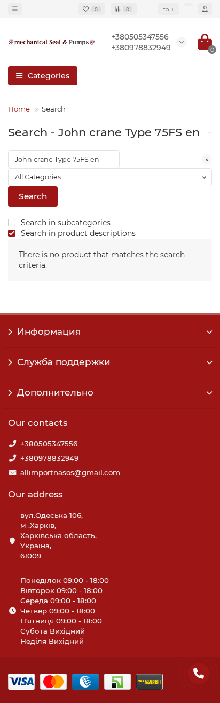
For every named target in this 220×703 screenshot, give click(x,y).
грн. (168, 9)
